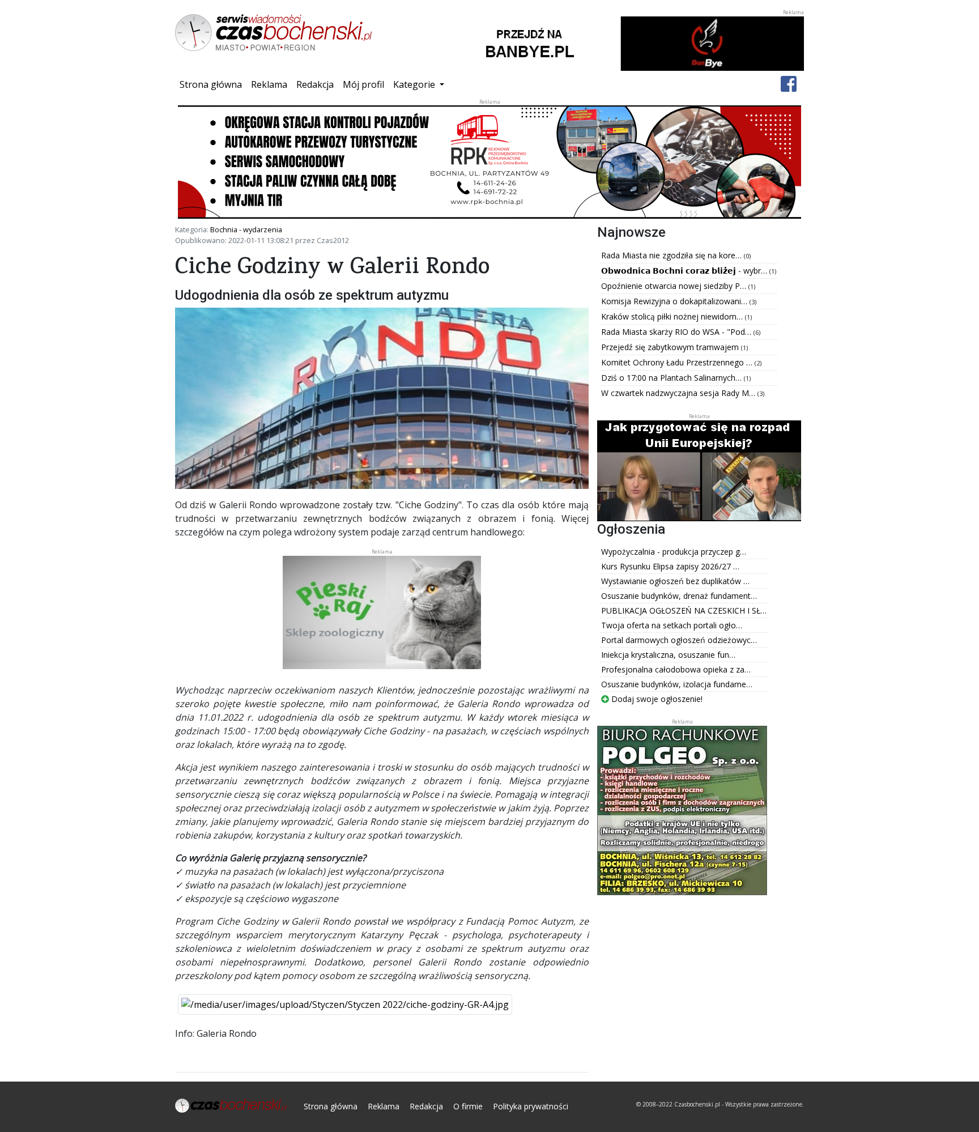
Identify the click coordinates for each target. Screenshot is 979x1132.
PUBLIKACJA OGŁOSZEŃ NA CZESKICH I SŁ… (684, 610)
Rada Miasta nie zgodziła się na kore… (672, 255)
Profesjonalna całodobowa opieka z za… (676, 669)
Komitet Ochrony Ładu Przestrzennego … (678, 362)
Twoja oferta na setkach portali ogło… (671, 625)
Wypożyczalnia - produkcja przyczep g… (673, 551)
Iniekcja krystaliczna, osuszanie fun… (668, 654)
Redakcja (315, 84)
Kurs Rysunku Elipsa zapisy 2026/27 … (670, 566)
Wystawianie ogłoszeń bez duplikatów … (675, 581)
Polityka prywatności (530, 1106)
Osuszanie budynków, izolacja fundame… (676, 684)
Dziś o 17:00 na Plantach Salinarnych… (672, 377)
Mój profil (363, 84)
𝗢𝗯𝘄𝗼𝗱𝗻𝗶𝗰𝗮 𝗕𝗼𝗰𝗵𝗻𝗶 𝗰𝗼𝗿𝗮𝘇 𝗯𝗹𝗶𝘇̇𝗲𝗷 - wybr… (685, 270)
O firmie (468, 1106)
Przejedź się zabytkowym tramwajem (671, 347)
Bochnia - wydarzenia (246, 229)
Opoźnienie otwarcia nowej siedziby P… (674, 285)
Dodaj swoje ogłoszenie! (656, 698)
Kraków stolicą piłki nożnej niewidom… (673, 316)
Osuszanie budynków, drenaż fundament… (679, 595)
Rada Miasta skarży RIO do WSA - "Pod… (677, 331)
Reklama (269, 84)
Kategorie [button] (415, 84)
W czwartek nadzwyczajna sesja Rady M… (679, 393)
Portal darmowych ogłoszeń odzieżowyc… (679, 640)
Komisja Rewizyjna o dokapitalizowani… (675, 301)
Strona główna (213, 84)
